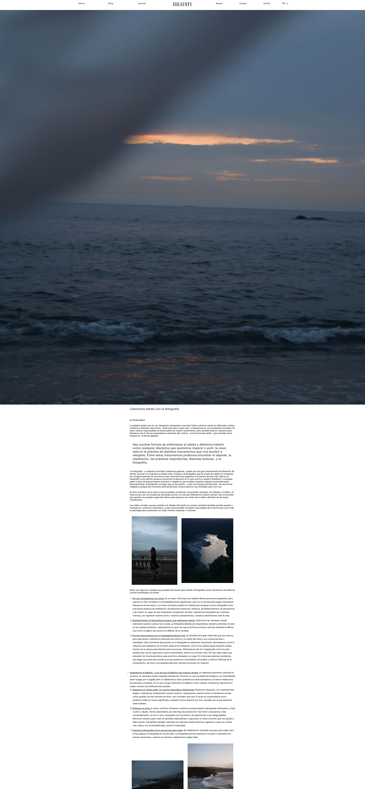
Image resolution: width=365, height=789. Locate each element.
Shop (110, 4)
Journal (141, 4)
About (81, 4)
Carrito (266, 4)
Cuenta (242, 4)
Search (219, 4)
